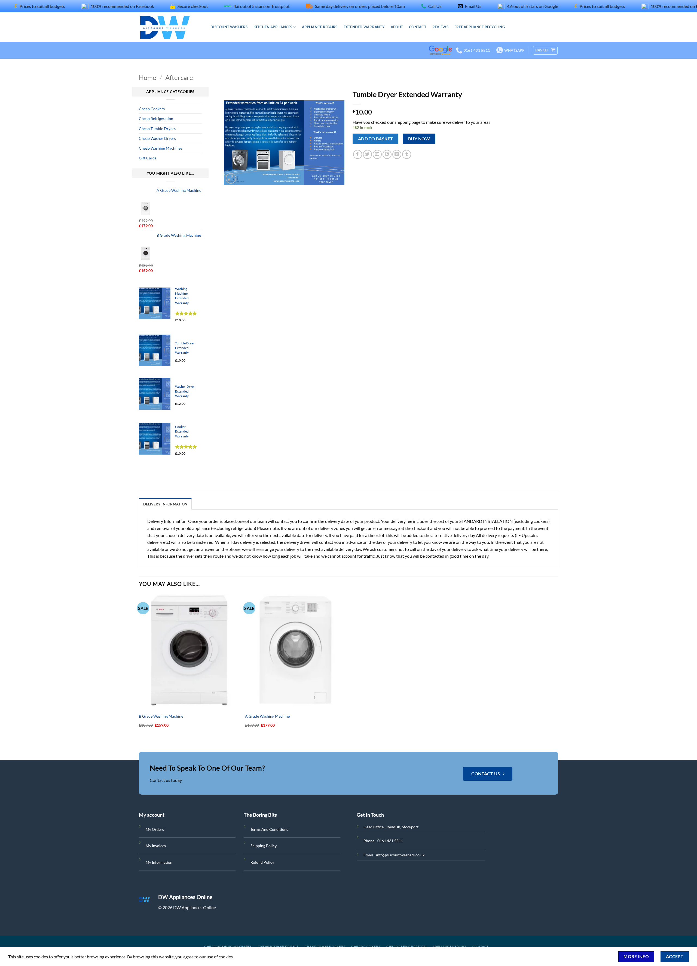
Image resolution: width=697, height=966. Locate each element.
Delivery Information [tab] (165, 504)
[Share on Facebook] (357, 154)
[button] (545, 50)
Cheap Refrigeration (156, 118)
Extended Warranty (364, 27)
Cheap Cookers (152, 108)
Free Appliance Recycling (479, 27)
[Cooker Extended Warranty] (154, 439)
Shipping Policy (263, 845)
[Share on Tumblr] (406, 154)
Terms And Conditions (269, 829)
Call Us (408, 6)
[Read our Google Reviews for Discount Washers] (440, 42)
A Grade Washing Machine (267, 716)
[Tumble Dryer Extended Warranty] (154, 350)
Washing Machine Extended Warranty (182, 296)
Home (147, 77)
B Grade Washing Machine (161, 716)
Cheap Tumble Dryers (157, 128)
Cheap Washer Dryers (157, 138)
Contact (417, 27)
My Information (159, 862)
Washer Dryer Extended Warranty (185, 391)
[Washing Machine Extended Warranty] (154, 303)
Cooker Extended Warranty (182, 431)
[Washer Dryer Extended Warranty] (154, 394)
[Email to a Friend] (377, 154)
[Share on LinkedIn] (396, 154)
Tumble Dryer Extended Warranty (185, 347)
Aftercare (179, 77)
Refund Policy (262, 862)
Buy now (419, 138)
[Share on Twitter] (367, 154)
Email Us (446, 6)
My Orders (155, 829)
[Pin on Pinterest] (387, 154)
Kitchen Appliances (272, 27)
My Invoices (156, 845)
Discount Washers (228, 27)
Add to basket (375, 138)
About (397, 27)
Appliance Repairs (319, 27)
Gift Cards (147, 158)
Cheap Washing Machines (160, 148)
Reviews (440, 27)
